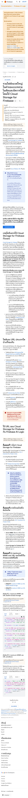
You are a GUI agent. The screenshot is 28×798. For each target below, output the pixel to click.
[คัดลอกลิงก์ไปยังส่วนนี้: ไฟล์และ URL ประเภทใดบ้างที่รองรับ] (15, 342)
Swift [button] (5, 614)
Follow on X (3, 745)
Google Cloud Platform (6, 783)
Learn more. (19, 51)
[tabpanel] (14, 634)
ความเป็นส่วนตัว (10, 791)
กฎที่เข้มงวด (13, 402)
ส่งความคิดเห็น (7, 79)
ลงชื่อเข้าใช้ (24, 1)
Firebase (5, 72)
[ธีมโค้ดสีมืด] (21, 617)
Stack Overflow (4, 758)
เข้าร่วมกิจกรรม (4, 749)
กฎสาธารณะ (13, 397)
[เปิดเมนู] (2, 1)
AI (5, 74)
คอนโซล (17, 367)
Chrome (3, 778)
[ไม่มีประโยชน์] (15, 77)
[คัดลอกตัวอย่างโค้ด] (24, 617)
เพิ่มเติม (16, 614)
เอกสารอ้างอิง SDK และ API (6, 727)
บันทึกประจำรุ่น (4, 762)
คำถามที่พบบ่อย (4, 767)
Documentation (6, 6)
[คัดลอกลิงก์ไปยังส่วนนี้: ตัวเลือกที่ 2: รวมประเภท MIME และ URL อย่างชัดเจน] (14, 657)
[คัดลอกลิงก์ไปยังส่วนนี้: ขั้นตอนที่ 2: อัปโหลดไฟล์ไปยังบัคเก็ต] (11, 510)
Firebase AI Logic (20, 6)
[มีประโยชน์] (13, 77)
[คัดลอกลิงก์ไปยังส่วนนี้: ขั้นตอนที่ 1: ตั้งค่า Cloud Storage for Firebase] (22, 447)
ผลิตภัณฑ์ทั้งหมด (4, 785)
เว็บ (9, 454)
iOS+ (20, 452)
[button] (11, 614)
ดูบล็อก (2, 740)
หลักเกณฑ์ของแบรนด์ (5, 765)
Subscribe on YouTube (6, 747)
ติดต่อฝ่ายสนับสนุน (5, 755)
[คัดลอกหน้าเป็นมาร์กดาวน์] (20, 101)
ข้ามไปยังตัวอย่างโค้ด (9, 227)
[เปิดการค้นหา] (17, 2)
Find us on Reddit (5, 742)
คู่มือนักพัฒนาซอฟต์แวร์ (6, 725)
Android (5, 454)
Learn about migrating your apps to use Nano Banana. (15, 34)
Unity (16, 454)
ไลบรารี (2, 732)
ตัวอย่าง (2, 729)
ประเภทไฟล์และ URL (16, 169)
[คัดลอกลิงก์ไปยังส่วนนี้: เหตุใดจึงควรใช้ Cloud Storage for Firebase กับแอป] (11, 239)
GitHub (2, 734)
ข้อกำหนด (3, 791)
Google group (4, 760)
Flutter (12, 454)
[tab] (5, 614)
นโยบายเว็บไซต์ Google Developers (8, 713)
